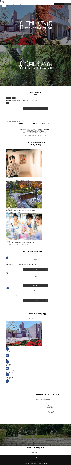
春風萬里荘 (13, 100)
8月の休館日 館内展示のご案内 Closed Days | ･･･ (29, 100)
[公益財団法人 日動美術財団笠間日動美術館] (35, 460)
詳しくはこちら (35, 108)
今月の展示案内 (9, 100)
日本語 (2, 2)
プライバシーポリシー (38, 457)
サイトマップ (32, 457)
